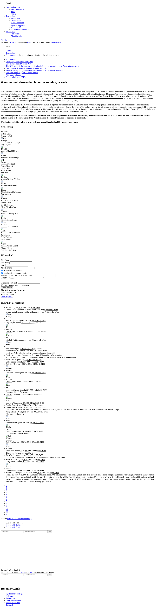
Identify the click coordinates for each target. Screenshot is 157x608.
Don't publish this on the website (16, 285)
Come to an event (17, 25)
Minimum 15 (16, 27)
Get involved (16, 20)
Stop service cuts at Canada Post (18, 64)
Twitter (12, 42)
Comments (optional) (9, 283)
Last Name (5, 263)
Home (8, 51)
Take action (10, 16)
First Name (5, 260)
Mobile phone (6, 268)
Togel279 (9, 605)
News (13, 12)
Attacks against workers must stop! (19, 62)
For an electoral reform (19, 29)
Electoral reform (13, 519)
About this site (16, 36)
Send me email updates (12, 270)
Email (3, 265)
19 (7, 510)
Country (4, 278)
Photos (13, 14)
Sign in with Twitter (13, 525)
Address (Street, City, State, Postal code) (16, 275)
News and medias (13, 7)
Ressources (10, 32)
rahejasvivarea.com (13, 600)
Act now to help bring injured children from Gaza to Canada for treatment (34, 70)
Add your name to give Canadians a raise (22, 73)
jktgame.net (10, 598)
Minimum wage (26, 519)
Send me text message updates (15, 273)
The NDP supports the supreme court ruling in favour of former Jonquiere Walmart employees (42, 66)
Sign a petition (11, 55)
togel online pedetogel (14, 594)
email (29, 42)
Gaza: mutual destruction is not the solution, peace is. (26, 68)
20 (7, 512)
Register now (56, 42)
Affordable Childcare (14, 75)
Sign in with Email (13, 527)
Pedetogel (9, 596)
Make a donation (17, 23)
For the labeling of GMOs (16, 77)
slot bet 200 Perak (13, 603)
